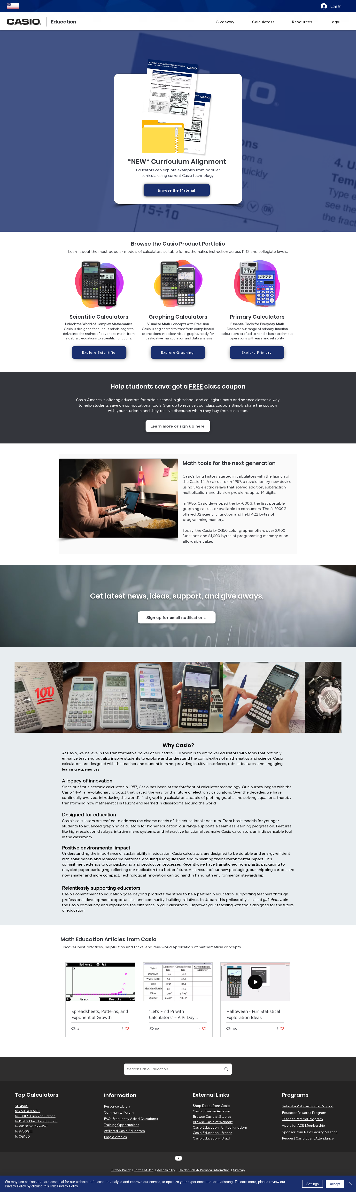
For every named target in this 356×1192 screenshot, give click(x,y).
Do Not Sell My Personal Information (204, 1170)
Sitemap (239, 1170)
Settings (312, 1183)
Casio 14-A (199, 481)
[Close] (350, 1183)
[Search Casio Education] (226, 1069)
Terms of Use (144, 1170)
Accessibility (166, 1170)
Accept (335, 1183)
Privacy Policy (121, 1170)
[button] (257, 22)
